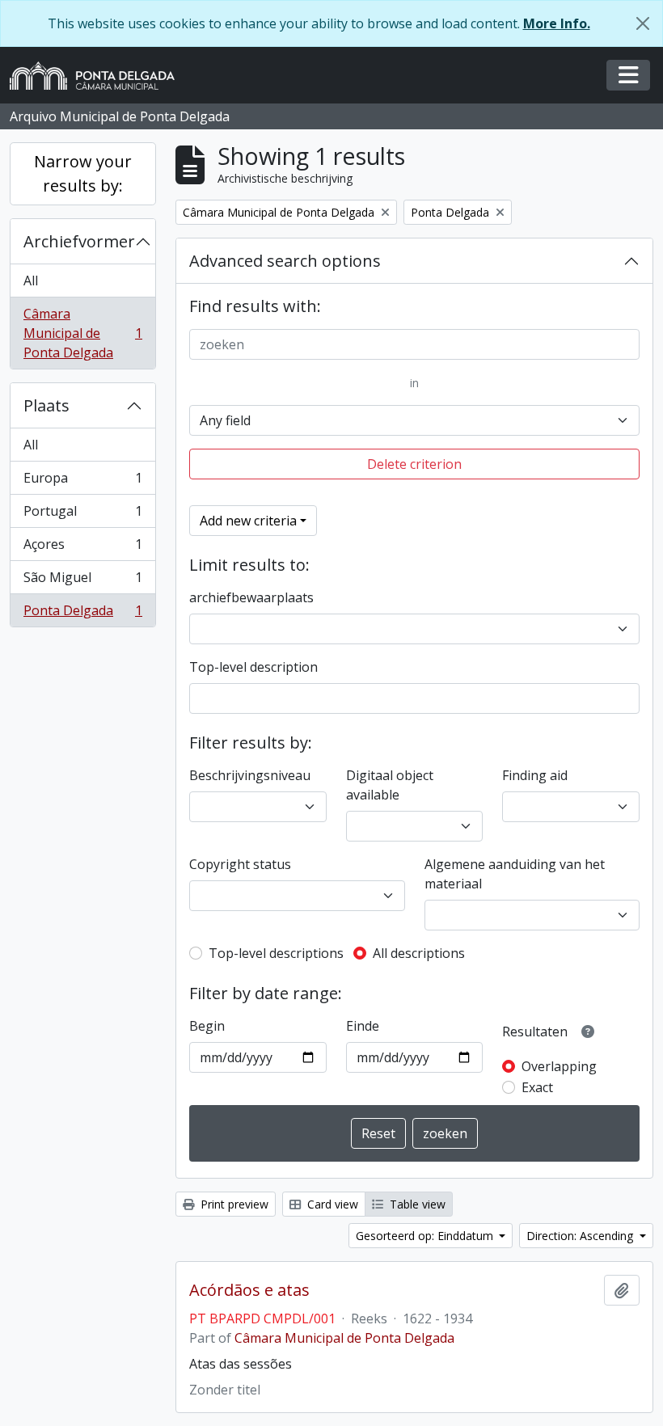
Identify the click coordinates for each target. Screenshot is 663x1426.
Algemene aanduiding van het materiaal (514, 873)
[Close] (642, 23)
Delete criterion (414, 464)
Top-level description (253, 667)
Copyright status (240, 864)
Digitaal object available (389, 785)
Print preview (232, 1204)
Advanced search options (285, 261)
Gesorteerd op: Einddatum (426, 1235)
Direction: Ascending (581, 1235)
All (30, 280)
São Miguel (82, 581)
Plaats (46, 405)
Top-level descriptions (276, 953)
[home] (99, 75)
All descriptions (419, 953)
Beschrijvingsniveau (249, 775)
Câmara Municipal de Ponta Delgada (82, 333)
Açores (82, 548)
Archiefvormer (79, 241)
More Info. (556, 23)
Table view (416, 1204)
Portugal (82, 515)
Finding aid (535, 775)
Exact (537, 1087)
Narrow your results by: (83, 173)
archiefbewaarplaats (251, 597)
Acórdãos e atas (249, 1290)
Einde (362, 1026)
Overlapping (559, 1066)
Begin (207, 1026)
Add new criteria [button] (248, 520)
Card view (331, 1204)
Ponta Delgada (82, 614)
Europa (82, 482)
